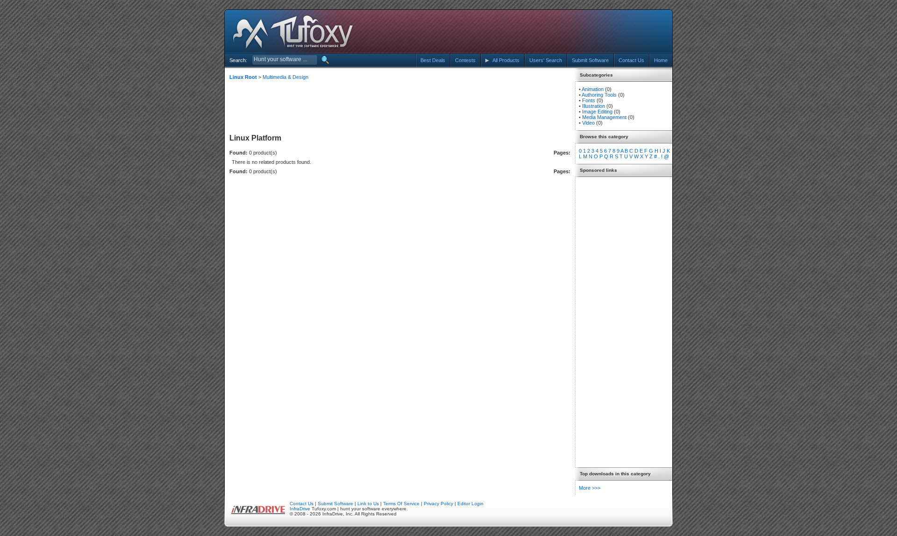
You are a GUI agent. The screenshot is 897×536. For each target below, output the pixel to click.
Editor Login (470, 503)
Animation (593, 89)
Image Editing (597, 111)
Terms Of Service (401, 503)
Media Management (604, 117)
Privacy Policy (438, 503)
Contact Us (301, 503)
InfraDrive (300, 508)
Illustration (593, 106)
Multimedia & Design (285, 77)
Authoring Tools (599, 95)
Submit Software (335, 503)
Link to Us (368, 503)
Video (588, 123)
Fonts (588, 100)
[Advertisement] (585, 31)
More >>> (589, 488)
